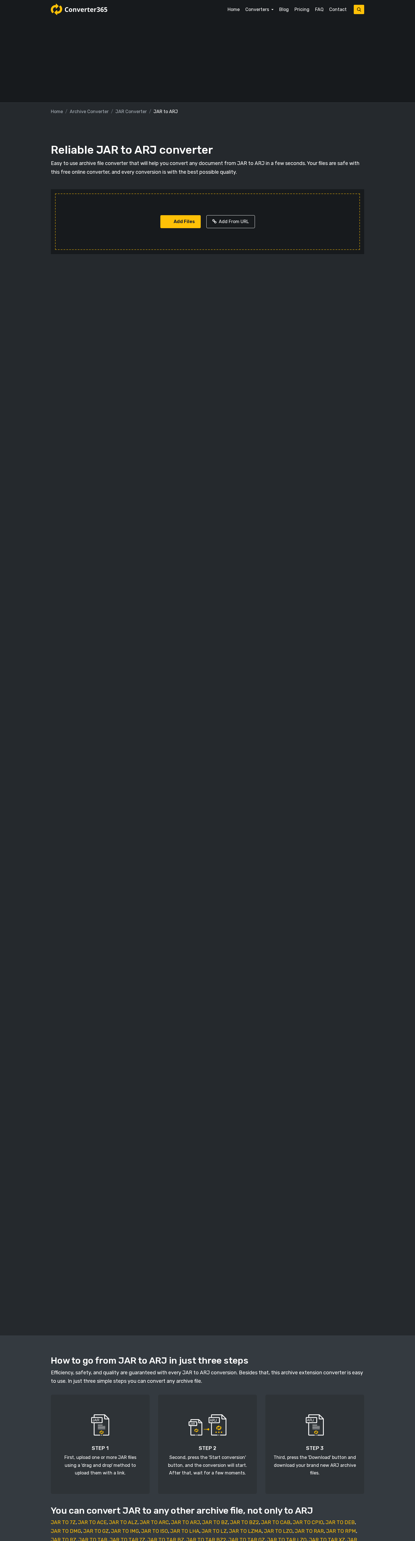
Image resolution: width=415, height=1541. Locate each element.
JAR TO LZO (278, 1531)
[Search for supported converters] (359, 9)
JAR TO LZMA (245, 1531)
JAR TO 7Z (63, 1522)
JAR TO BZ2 (244, 1522)
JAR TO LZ (214, 1531)
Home (234, 9)
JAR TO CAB (275, 1522)
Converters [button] (257, 9)
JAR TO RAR (309, 1531)
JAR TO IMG (125, 1531)
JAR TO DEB (340, 1522)
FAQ (319, 9)
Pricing (301, 9)
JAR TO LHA (184, 1531)
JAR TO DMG (66, 1531)
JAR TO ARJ (185, 1522)
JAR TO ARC (154, 1522)
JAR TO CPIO (308, 1522)
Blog (284, 9)
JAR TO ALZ (123, 1522)
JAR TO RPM (341, 1531)
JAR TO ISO (154, 1531)
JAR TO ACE (92, 1522)
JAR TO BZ (215, 1522)
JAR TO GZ (96, 1531)
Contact (338, 9)
